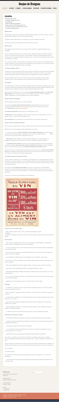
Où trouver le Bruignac (46, 8)
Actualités (4, 8)
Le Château (11, 8)
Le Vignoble (18, 8)
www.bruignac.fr (23, 108)
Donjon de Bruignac (29, 4)
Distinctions (36, 8)
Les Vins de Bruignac (27, 8)
